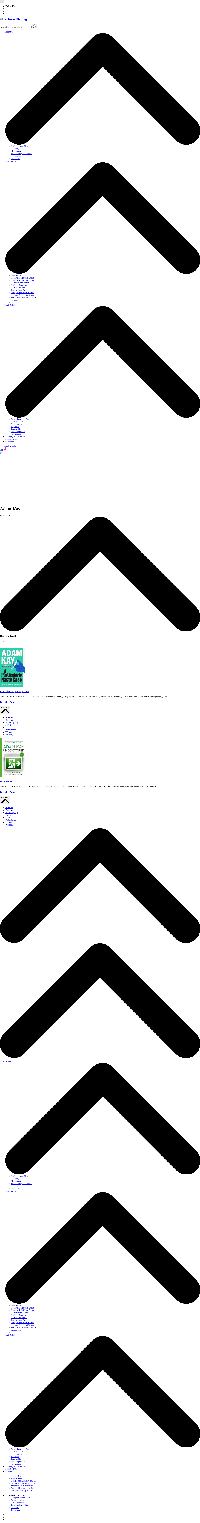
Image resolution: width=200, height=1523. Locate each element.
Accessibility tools (8, 446)
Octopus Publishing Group (22, 295)
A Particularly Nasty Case (14, 691)
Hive (7, 727)
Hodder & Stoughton (20, 283)
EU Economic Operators (21, 1490)
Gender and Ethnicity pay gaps (24, 1481)
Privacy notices (17, 1500)
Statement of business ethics (23, 1483)
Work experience (18, 431)
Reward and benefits (20, 419)
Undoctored (6, 781)
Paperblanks (16, 300)
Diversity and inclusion (15, 436)
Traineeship (16, 429)
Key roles (15, 426)
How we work (17, 422)
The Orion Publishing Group (23, 297)
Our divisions (11, 161)
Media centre (11, 439)
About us (9, 32)
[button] (100, 942)
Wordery (9, 734)
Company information (20, 1498)
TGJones (9, 732)
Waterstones (10, 730)
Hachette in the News (20, 146)
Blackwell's (10, 720)
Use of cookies (17, 1502)
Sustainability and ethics (21, 153)
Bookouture (16, 275)
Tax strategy (16, 1510)
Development (16, 424)
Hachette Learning (19, 285)
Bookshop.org (11, 722)
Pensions (15, 1507)
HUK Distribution (19, 287)
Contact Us (16, 1476)
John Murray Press (19, 290)
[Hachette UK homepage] (100, 19)
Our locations (16, 156)
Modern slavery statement (22, 1486)
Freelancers (16, 434)
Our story (15, 149)
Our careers (10, 441)
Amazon (9, 717)
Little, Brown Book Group (22, 292)
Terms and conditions (20, 1505)
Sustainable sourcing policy (22, 1488)
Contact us (15, 158)
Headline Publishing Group (22, 280)
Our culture (10, 305)
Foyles (8, 725)
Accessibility (16, 1478)
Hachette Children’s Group (22, 278)
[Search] (34, 26)
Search (3, 27)
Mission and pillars (19, 151)
